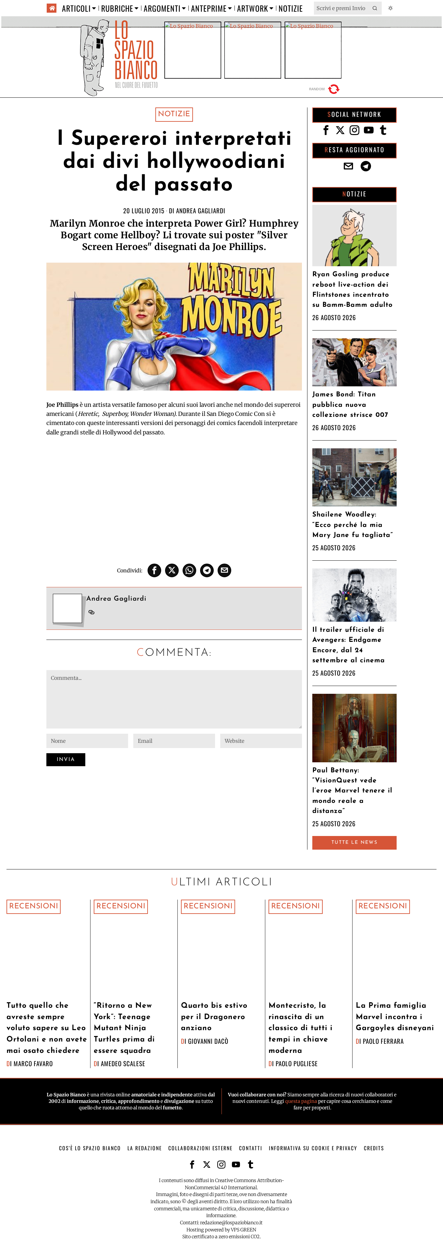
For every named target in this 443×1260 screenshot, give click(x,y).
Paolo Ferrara (383, 1041)
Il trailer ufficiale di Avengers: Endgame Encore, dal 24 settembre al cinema (348, 645)
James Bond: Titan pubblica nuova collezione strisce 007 (350, 404)
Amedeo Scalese (123, 1063)
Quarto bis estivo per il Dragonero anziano (214, 1017)
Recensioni (33, 906)
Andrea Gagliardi (200, 210)
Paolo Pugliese (297, 1063)
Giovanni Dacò (208, 1041)
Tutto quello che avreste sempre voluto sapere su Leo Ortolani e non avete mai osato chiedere (46, 1028)
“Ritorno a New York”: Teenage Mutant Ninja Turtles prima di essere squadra (124, 1028)
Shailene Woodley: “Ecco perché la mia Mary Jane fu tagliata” (352, 524)
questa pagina (301, 1101)
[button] (375, 8)
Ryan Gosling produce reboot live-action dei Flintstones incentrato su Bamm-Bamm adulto (352, 289)
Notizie (174, 114)
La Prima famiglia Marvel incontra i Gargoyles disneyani (395, 1017)
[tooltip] (154, 570)
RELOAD (325, 89)
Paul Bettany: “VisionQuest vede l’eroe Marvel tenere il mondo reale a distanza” (352, 791)
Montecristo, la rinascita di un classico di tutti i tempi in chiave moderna (301, 1028)
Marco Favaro (33, 1063)
